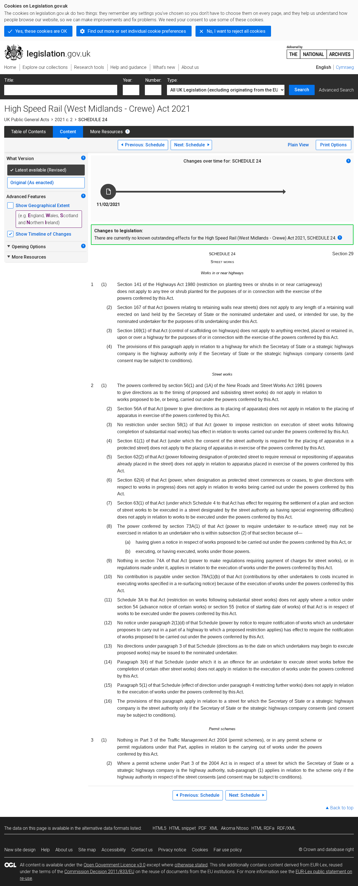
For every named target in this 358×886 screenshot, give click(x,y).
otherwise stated (191, 865)
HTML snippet (182, 828)
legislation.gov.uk (50, 46)
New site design (20, 849)
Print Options (333, 144)
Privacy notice (172, 849)
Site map (87, 849)
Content (68, 131)
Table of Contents (28, 131)
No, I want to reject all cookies (236, 31)
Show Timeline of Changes (43, 234)
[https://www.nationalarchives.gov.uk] (320, 50)
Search (302, 89)
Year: (127, 80)
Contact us (142, 849)
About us (64, 849)
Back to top (342, 807)
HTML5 (159, 828)
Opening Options (26, 246)
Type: (172, 80)
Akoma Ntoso (235, 828)
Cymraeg (345, 67)
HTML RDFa (262, 828)
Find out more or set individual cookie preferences (137, 31)
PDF (203, 828)
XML (213, 828)
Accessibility (114, 849)
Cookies (200, 849)
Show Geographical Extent (43, 205)
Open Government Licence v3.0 (114, 865)
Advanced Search (336, 90)
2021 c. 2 (64, 119)
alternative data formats (105, 828)
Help (45, 849)
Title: (9, 80)
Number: (153, 80)
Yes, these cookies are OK (41, 31)
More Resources (106, 131)
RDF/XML (286, 828)
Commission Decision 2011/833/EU (99, 871)
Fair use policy (228, 849)
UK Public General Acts (26, 119)
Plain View (298, 144)
